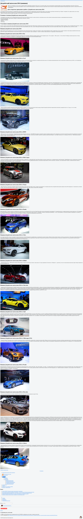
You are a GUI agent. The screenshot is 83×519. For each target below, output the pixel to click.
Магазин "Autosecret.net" (6, 487)
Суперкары (6, 478)
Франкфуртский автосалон (10, 482)
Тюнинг (3, 485)
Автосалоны (6, 479)
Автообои (5, 477)
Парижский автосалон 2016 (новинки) (8, 472)
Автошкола (4, 476)
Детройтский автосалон (10, 483)
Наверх (1, 510)
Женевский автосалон (9, 480)
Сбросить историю (4, 508)
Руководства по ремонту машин (7, 486)
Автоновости (4, 484)
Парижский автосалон (9, 481)
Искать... (1, 503)
